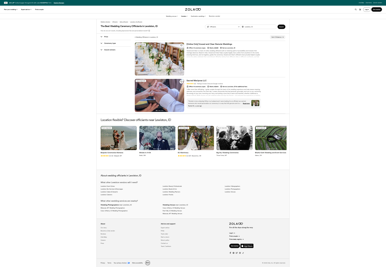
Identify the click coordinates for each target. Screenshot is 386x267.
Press (102, 243)
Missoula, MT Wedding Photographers (113, 208)
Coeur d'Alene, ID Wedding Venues (174, 208)
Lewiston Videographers (232, 186)
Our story (104, 227)
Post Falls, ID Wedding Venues (172, 211)
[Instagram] (240, 253)
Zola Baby (361, 2)
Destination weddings (197, 16)
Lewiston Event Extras (108, 186)
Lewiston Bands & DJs (170, 189)
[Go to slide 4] (161, 74)
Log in (231, 233)
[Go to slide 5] (163, 74)
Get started (234, 246)
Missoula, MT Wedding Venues (172, 213)
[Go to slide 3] (159, 74)
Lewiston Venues (230, 192)
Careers (103, 240)
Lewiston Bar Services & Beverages (112, 189)
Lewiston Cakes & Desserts (109, 192)
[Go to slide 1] (156, 74)
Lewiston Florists (168, 194)
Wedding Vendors (105, 22)
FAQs (162, 231)
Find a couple (39, 9)
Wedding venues (171, 16)
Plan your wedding (10, 9)
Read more (246, 103)
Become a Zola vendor (108, 231)
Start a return (165, 237)
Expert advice (25, 9)
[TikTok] (243, 253)
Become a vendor (214, 16)
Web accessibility (137, 263)
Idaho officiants (124, 22)
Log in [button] (367, 9)
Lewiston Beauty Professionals (172, 186)
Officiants (115, 22)
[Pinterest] (234, 253)
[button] (239, 27)
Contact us (164, 243)
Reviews (103, 234)
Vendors (183, 16)
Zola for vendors (377, 2)
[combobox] (259, 27)
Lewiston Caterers (106, 194)
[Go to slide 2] (158, 74)
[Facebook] (230, 253)
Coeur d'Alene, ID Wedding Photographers (114, 211)
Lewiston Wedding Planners (171, 192)
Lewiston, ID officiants (136, 22)
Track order (164, 234)
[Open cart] (360, 9)
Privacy (103, 263)
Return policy (165, 240)
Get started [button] (376, 9)
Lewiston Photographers (232, 189)
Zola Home (369, 2)
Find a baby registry (235, 239)
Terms (49, 3)
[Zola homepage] (193, 9)
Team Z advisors (166, 246)
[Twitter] (237, 253)
